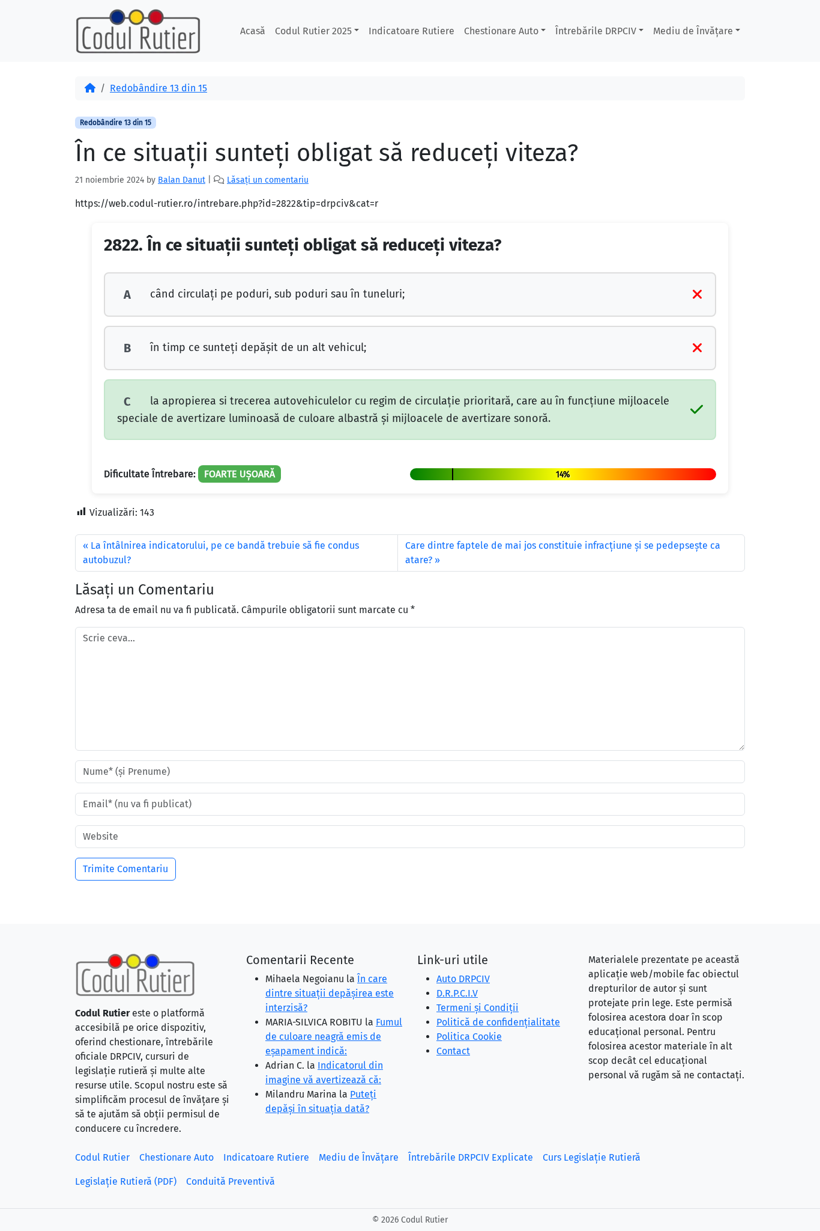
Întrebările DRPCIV (595, 31)
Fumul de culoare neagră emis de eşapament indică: (333, 1036)
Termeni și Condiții (477, 1007)
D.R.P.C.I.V (457, 993)
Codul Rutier (102, 1157)
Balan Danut (181, 180)
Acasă (252, 31)
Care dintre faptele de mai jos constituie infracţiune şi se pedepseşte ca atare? (562, 553)
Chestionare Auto (501, 31)
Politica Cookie (469, 1036)
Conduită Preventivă (230, 1181)
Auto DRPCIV (463, 979)
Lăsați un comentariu (268, 180)
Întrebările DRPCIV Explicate (470, 1157)
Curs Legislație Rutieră (592, 1157)
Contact (453, 1051)
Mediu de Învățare (693, 31)
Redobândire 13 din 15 (158, 88)
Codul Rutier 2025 (313, 31)
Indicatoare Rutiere (411, 31)
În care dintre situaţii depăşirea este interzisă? (329, 993)
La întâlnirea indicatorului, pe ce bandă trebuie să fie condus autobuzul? (221, 553)
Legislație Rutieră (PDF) (125, 1181)
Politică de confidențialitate (498, 1022)
